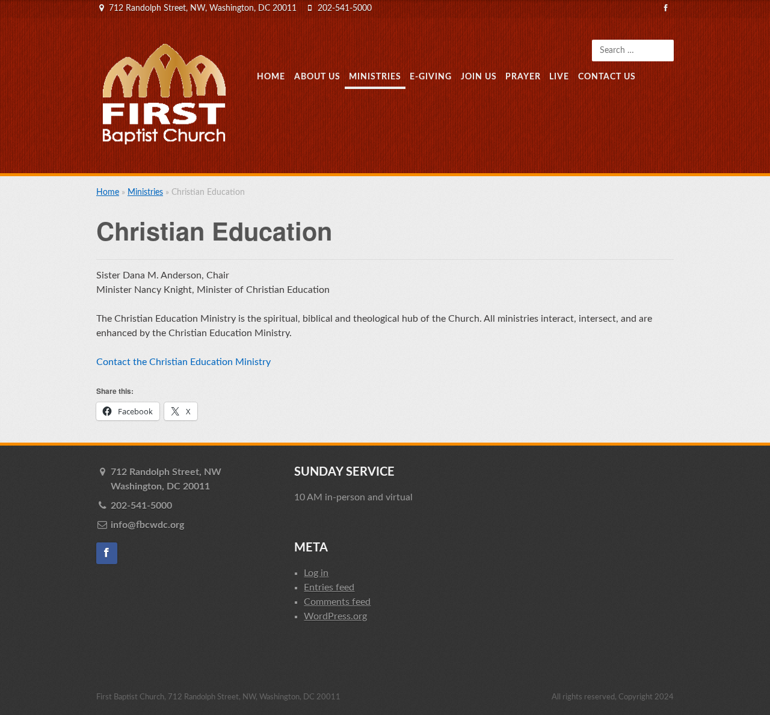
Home (271, 76)
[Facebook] (666, 8)
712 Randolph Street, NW (166, 479)
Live (559, 76)
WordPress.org (335, 616)
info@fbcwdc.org (147, 525)
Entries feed (329, 587)
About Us (317, 76)
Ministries (375, 76)
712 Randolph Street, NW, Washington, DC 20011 (203, 8)
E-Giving (431, 76)
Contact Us (607, 76)
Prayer (523, 76)
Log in (316, 573)
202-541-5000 (345, 8)
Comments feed (337, 602)
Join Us (479, 76)
